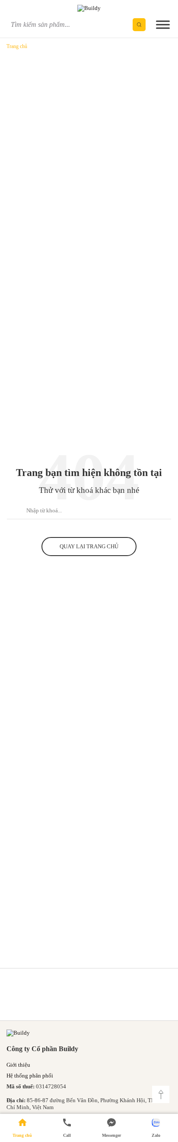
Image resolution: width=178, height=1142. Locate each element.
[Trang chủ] (22, 1128)
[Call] (66, 1128)
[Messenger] (111, 1128)
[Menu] (163, 24)
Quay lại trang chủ (89, 546)
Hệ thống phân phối (29, 1075)
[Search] (139, 24)
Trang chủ (16, 46)
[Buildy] (89, 7)
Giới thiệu (18, 1065)
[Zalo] (156, 1128)
